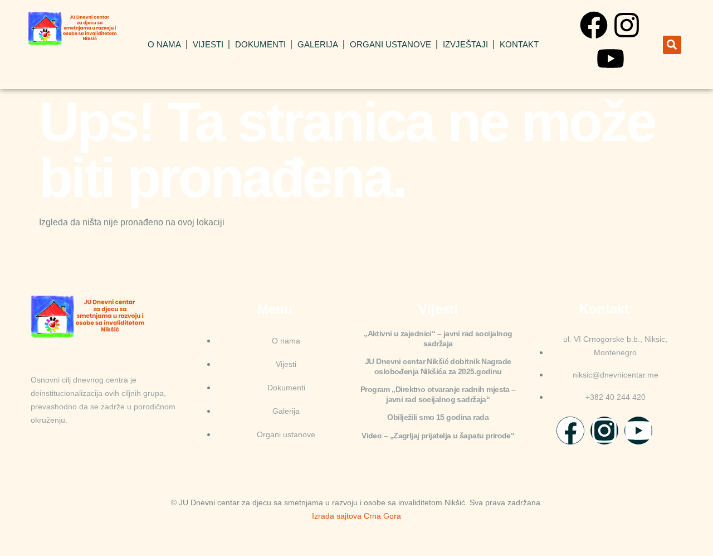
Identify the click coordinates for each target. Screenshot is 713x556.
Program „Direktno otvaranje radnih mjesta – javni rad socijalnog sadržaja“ (438, 394)
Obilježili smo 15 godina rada (438, 417)
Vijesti (208, 44)
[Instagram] (627, 25)
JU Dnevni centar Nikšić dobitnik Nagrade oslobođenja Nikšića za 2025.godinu (438, 366)
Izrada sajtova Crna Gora (356, 515)
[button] (672, 45)
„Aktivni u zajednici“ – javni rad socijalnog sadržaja (438, 338)
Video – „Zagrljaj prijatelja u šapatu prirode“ (438, 435)
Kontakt (519, 44)
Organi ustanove (390, 44)
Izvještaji (465, 44)
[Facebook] (594, 25)
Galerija (317, 44)
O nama (164, 44)
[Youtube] (610, 58)
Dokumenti (260, 44)
